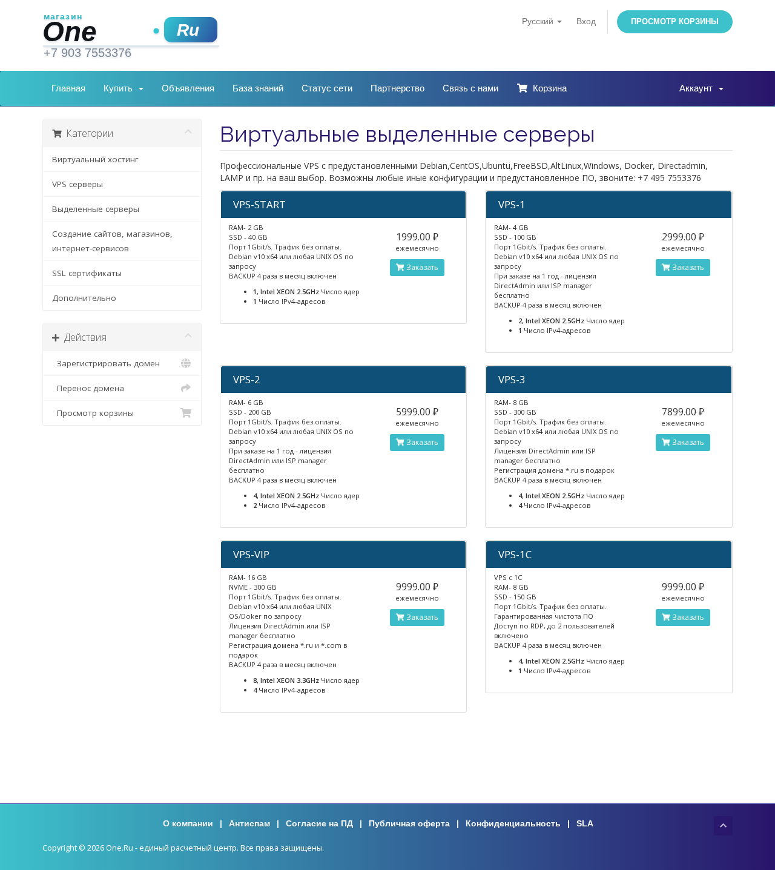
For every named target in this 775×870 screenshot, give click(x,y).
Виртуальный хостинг (95, 159)
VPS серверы (77, 184)
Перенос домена (88, 388)
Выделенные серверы (95, 208)
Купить (120, 88)
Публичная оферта (409, 823)
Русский (539, 21)
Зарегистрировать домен (106, 363)
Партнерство (397, 88)
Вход (586, 21)
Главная (68, 88)
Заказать (421, 267)
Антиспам (249, 823)
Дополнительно (84, 297)
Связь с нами (470, 88)
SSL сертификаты (87, 273)
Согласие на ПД (319, 823)
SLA (584, 823)
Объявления (188, 88)
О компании (188, 823)
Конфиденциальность (513, 823)
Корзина (547, 88)
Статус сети (327, 88)
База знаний (257, 88)
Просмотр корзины (675, 21)
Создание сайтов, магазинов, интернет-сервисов (112, 241)
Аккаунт (698, 88)
